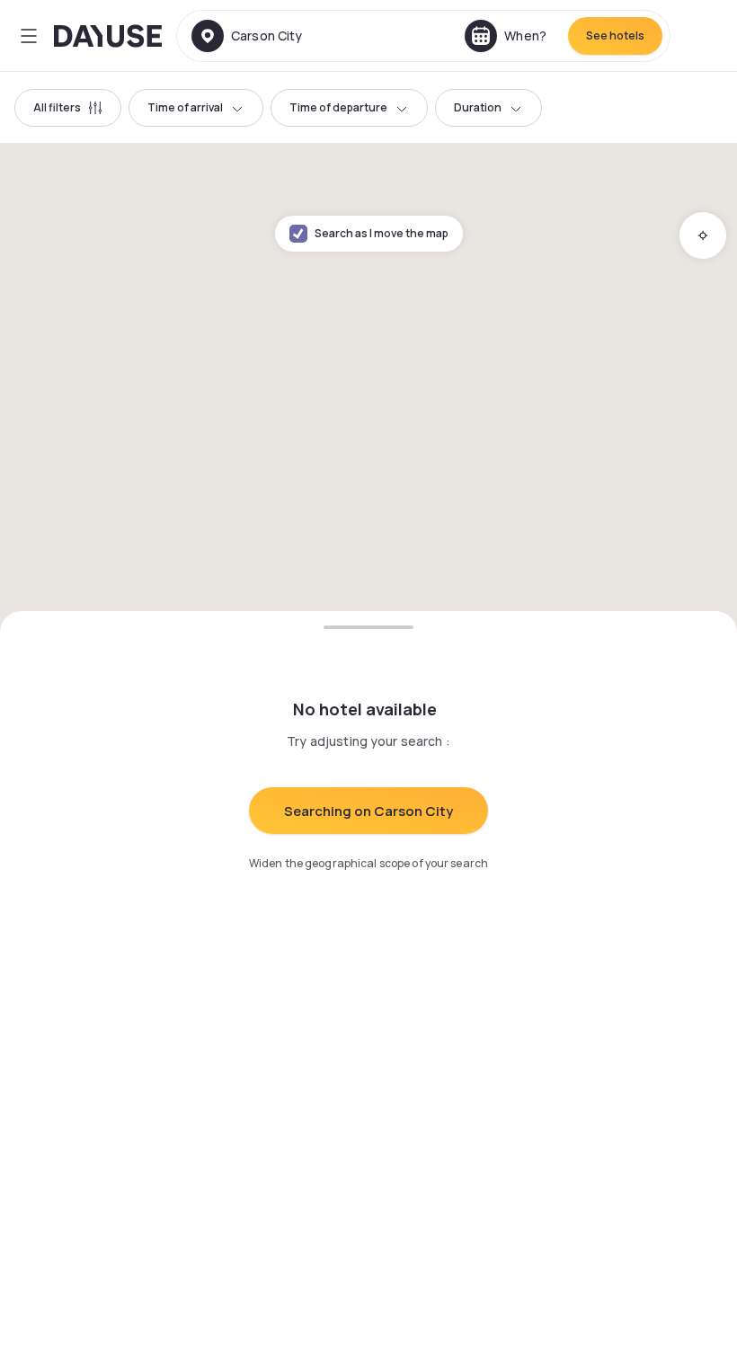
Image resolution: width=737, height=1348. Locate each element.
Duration (478, 107)
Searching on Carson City (368, 811)
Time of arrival (185, 107)
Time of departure (338, 107)
